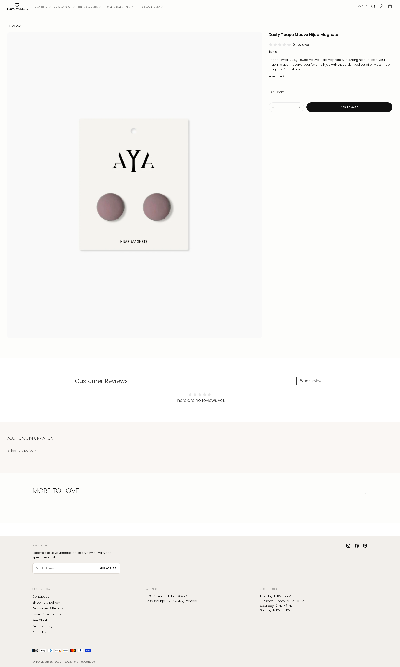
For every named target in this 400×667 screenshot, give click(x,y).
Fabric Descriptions (46, 614)
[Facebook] (356, 545)
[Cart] (390, 6)
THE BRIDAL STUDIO (148, 6)
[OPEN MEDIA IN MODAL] (255, 331)
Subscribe (107, 568)
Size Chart (39, 620)
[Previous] (356, 493)
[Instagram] (348, 545)
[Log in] (381, 6)
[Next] (365, 493)
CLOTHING (41, 6)
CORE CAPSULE (63, 6)
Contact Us (40, 596)
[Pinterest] (365, 545)
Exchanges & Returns (47, 608)
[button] (363, 6)
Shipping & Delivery (46, 602)
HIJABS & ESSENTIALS (117, 6)
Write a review (310, 381)
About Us (39, 632)
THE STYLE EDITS (88, 6)
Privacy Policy (42, 626)
